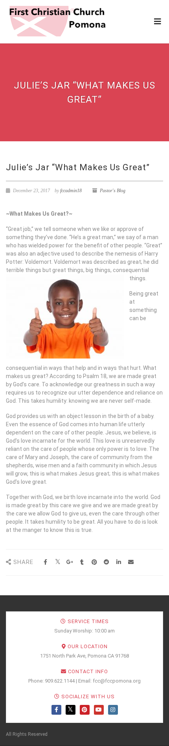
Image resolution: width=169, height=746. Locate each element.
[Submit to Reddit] (106, 562)
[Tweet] (57, 562)
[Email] (131, 562)
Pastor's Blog (112, 190)
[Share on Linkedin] (118, 562)
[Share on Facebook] (45, 562)
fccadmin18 (71, 190)
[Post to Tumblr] (82, 562)
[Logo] (57, 21)
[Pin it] (94, 562)
